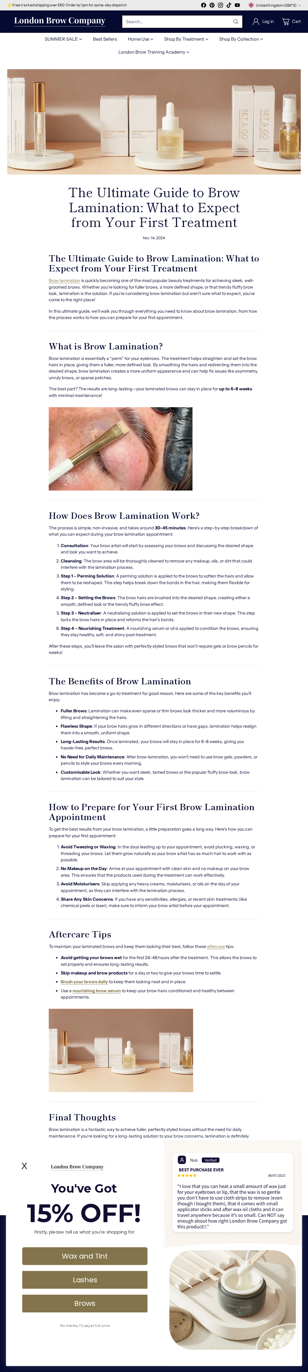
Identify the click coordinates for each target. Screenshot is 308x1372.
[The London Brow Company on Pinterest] (212, 6)
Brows (84, 1303)
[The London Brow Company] (59, 22)
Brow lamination (64, 280)
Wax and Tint (85, 1256)
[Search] (235, 21)
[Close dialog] (294, 1147)
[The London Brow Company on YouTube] (237, 6)
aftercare (216, 946)
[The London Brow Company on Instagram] (220, 6)
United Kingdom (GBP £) (276, 5)
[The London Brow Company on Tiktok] (229, 6)
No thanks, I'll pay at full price (84, 1325)
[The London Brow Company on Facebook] (204, 6)
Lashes (85, 1279)
